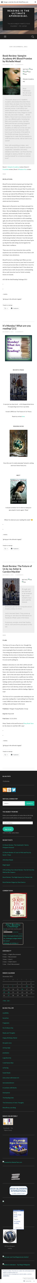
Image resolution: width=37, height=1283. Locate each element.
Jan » (8, 1000)
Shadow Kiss (23, 169)
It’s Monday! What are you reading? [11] (17, 327)
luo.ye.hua (6, 1018)
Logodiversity (7, 1058)
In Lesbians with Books (10, 1088)
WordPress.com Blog (9, 1107)
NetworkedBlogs (17, 1210)
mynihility (6, 1013)
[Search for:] (18, 803)
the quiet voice (7, 1043)
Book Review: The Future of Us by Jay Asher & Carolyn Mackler (17, 569)
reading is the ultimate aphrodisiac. (18, 13)
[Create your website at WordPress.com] (18, 2)
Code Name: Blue (8, 1063)
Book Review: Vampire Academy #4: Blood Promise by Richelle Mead (17, 58)
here (23, 416)
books (18, 1221)
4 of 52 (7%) (15, 932)
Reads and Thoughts (9, 1033)
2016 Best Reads (8, 860)
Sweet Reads (6, 1073)
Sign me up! (8, 829)
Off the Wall (6, 1048)
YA (15, 1221)
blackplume (6, 1092)
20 (8, 992)
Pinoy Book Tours (29, 723)
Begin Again (6, 865)
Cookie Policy (6, 1275)
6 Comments (19, 64)
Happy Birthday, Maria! (10, 1038)
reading (16, 1223)
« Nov (4, 1000)
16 (22, 989)
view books (20, 933)
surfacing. (6, 1068)
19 (4, 992)
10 (27, 986)
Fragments (6, 1023)
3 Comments (19, 575)
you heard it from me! (10, 812)
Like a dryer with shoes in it (11, 1078)
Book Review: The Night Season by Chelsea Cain (17, 877)
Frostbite (5, 169)
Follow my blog (18, 1227)
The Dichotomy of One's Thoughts (13, 1102)
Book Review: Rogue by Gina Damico (14, 882)
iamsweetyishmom (8, 1083)
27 (8, 995)
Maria (4, 929)
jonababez (6, 1053)
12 (4, 989)
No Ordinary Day (8, 1028)
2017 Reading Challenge (12, 925)
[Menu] (5, 36)
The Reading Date (8, 1098)
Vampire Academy (13, 167)
